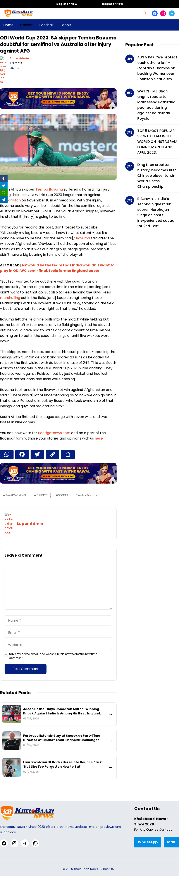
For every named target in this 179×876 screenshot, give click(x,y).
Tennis (65, 24)
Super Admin (19, 58)
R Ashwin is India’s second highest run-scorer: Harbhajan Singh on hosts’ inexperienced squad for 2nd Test (155, 212)
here (99, 438)
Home (8, 24)
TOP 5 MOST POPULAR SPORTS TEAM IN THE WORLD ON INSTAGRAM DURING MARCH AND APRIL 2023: (157, 141)
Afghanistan (10, 200)
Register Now (66, 4)
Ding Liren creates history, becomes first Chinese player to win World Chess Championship (156, 175)
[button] (146, 13)
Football (46, 24)
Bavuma (83, 238)
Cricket (26, 24)
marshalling (10, 297)
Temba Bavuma (49, 189)
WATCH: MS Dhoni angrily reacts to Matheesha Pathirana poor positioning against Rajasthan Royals (156, 105)
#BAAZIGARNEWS (14, 495)
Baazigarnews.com (54, 432)
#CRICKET (41, 495)
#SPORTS (62, 495)
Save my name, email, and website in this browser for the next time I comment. (53, 656)
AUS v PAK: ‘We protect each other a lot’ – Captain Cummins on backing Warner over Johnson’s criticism (157, 68)
